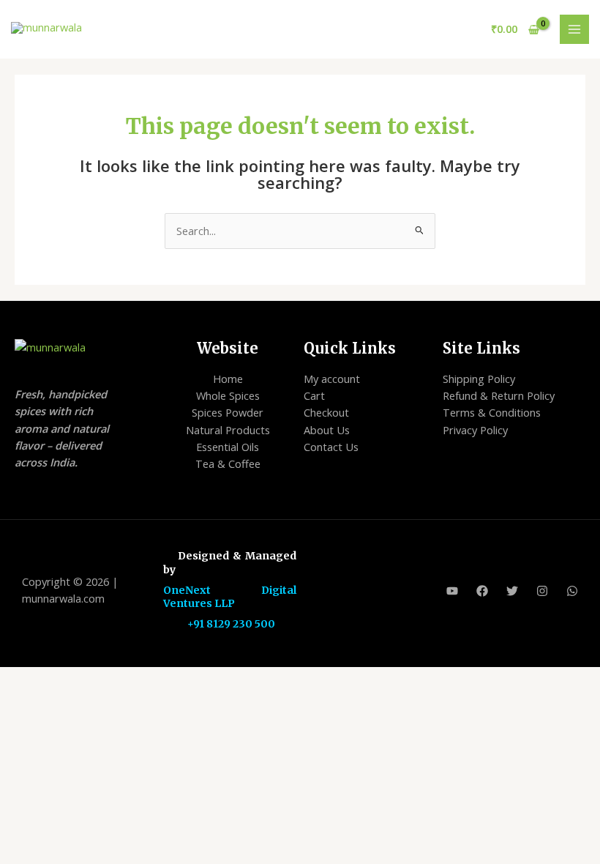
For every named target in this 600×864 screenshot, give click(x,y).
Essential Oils (227, 446)
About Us (327, 429)
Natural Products (228, 429)
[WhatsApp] (572, 591)
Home (228, 378)
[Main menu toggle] (574, 29)
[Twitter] (512, 591)
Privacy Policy (475, 429)
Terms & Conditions (492, 412)
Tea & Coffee (227, 463)
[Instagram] (542, 591)
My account (332, 378)
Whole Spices (228, 395)
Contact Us (331, 446)
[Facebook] (482, 591)
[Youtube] (452, 591)
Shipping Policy (479, 378)
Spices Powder (227, 412)
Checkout (326, 412)
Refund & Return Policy (499, 395)
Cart (314, 395)
